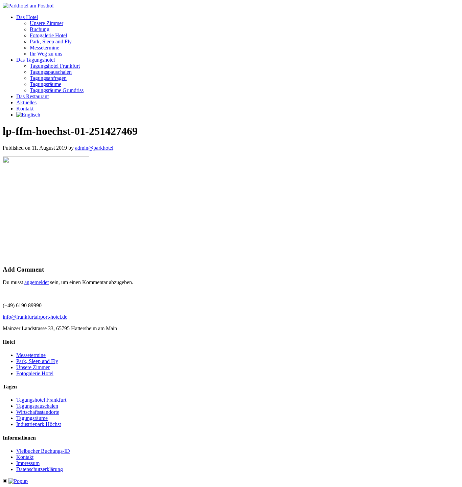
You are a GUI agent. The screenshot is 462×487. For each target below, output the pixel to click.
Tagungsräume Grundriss (57, 90)
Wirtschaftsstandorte (37, 412)
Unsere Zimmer (46, 23)
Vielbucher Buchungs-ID (43, 451)
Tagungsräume (45, 84)
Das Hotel (27, 17)
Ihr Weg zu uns (46, 54)
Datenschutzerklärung (39, 469)
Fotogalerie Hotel (48, 35)
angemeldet (36, 282)
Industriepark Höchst (38, 424)
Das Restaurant (32, 96)
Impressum (28, 463)
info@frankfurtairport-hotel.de (35, 317)
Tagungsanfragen (48, 78)
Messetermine (44, 47)
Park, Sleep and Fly (51, 41)
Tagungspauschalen (51, 72)
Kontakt (24, 108)
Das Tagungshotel (35, 60)
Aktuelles (26, 102)
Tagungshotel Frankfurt (55, 66)
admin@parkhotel (94, 148)
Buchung (39, 29)
